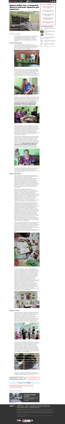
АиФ (10, 31)
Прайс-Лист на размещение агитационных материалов (33, 406)
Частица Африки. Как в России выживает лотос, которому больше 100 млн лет (49, 28)
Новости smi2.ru (12, 402)
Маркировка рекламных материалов (22, 407)
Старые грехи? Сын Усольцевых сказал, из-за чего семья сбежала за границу (49, 44)
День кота (17, 308)
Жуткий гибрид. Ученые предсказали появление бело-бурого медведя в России (49, 41)
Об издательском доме (20, 405)
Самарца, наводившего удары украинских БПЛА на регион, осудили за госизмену (48, 18)
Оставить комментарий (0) (32, 378)
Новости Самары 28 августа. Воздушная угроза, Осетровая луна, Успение (48, 11)
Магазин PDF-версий (33, 405)
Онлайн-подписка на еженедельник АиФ (43, 405)
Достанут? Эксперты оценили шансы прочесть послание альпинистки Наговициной (49, 38)
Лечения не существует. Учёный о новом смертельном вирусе (49, 34)
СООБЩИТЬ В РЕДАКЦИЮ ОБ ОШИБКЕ (34, 407)
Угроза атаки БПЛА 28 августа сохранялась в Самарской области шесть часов (48, 7)
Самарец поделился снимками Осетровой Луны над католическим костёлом (48, 22)
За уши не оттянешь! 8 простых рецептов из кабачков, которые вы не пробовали (49, 31)
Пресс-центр (27, 405)
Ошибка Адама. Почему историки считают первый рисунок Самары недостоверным (48, 15)
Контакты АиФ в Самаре (46, 406)
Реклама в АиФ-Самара (20, 406)
